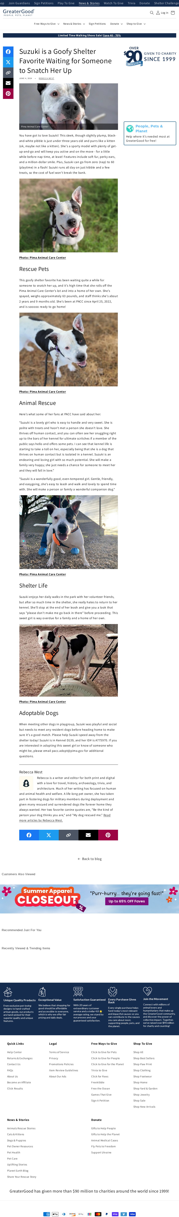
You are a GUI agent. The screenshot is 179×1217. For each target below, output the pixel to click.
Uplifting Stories (17, 1164)
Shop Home (140, 1082)
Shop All (138, 1052)
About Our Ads (57, 1076)
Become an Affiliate (19, 1082)
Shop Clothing (142, 1070)
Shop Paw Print (142, 1064)
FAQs (10, 1070)
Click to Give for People (105, 1058)
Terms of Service (59, 1052)
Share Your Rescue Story (21, 1176)
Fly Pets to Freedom (103, 1146)
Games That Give (101, 1094)
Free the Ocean (100, 1088)
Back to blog (92, 858)
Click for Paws (99, 1076)
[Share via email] (8, 83)
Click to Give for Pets (104, 1052)
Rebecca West (46, 78)
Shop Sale (139, 1100)
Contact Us (13, 1064)
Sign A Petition (100, 1100)
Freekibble (98, 1082)
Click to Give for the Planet (107, 1064)
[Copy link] (8, 72)
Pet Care (12, 1158)
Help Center (14, 1052)
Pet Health (13, 1152)
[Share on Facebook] (8, 51)
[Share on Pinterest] (8, 93)
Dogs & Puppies (16, 1140)
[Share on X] (8, 62)
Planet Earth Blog (17, 1170)
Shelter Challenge (166, 3)
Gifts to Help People (103, 1128)
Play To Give (66, 3)
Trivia (131, 3)
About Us (12, 1076)
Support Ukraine (101, 1152)
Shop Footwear (142, 1076)
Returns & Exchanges (20, 1058)
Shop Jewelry (141, 1094)
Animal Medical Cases (104, 1140)
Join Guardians (19, 3)
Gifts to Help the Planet (105, 1134)
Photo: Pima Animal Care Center (42, 257)
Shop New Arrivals (144, 1106)
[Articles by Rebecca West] (26, 782)
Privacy (53, 1058)
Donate (144, 3)
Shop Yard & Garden (145, 1088)
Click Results (15, 1088)
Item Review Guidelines (63, 1070)
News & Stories (89, 3)
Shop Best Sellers (144, 1058)
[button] (152, 13)
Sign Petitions (43, 3)
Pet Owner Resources (20, 1146)
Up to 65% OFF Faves (127, 901)
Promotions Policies (61, 1064)
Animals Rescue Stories (21, 1128)
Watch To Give (114, 3)
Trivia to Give (99, 1070)
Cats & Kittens (15, 1134)
